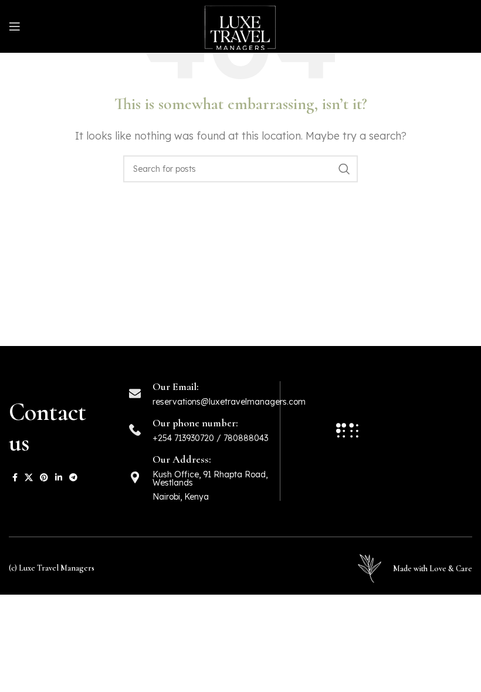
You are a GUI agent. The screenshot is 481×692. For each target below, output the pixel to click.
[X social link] (28, 477)
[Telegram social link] (73, 477)
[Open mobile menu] (14, 26)
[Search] (344, 168)
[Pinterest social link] (44, 477)
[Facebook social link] (15, 477)
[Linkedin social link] (59, 477)
